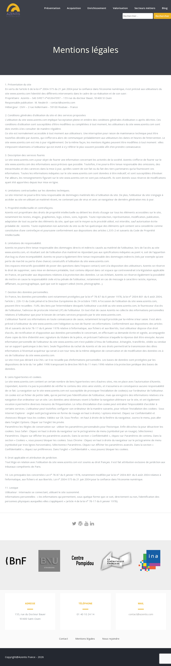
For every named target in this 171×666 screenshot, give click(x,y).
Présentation (52, 8)
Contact (63, 638)
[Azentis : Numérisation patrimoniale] (13, 16)
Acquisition (74, 8)
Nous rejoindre (110, 638)
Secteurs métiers (144, 8)
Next (158, 561)
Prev (7, 561)
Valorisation (120, 8)
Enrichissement (97, 8)
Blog (165, 8)
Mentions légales (85, 638)
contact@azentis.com (141, 614)
